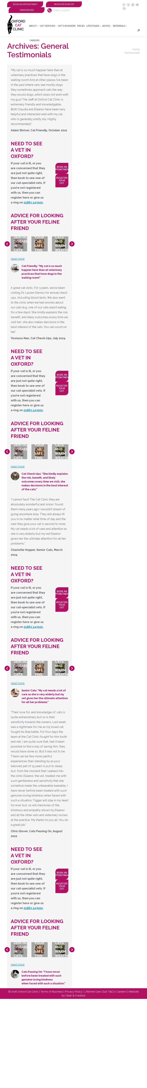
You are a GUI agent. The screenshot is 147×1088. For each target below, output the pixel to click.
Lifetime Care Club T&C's (99, 991)
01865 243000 (61, 10)
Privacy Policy (73, 991)
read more (18, 258)
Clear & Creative (75, 995)
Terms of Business (51, 991)
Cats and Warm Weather (63, 243)
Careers (121, 991)
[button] (7, 243)
